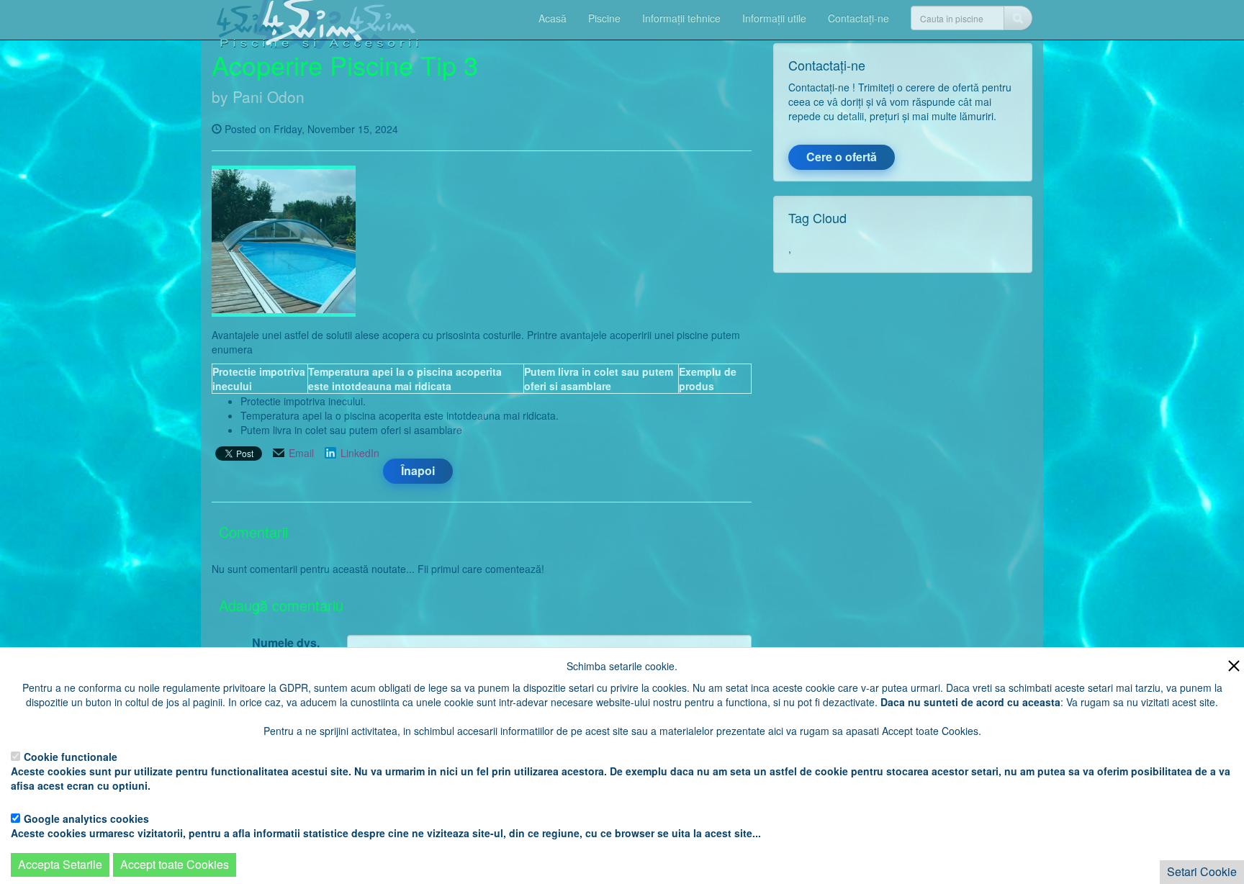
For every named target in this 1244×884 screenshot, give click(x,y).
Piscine (604, 18)
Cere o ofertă (841, 156)
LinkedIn (360, 453)
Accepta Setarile (60, 864)
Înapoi (418, 470)
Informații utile (774, 18)
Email (301, 453)
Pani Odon (269, 96)
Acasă (552, 18)
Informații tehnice (681, 18)
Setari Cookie (1202, 871)
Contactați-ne (858, 18)
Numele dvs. (286, 643)
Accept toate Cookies (174, 864)
